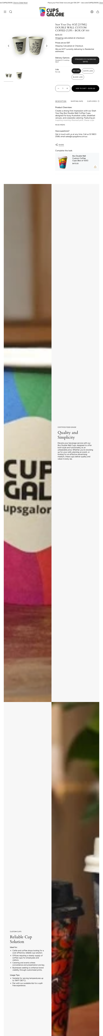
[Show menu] (5, 11)
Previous (8, 45)
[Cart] (98, 11)
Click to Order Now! (13, 3)
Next (46, 45)
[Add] (95, 167)
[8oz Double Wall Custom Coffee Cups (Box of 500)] (62, 162)
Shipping (59, 38)
